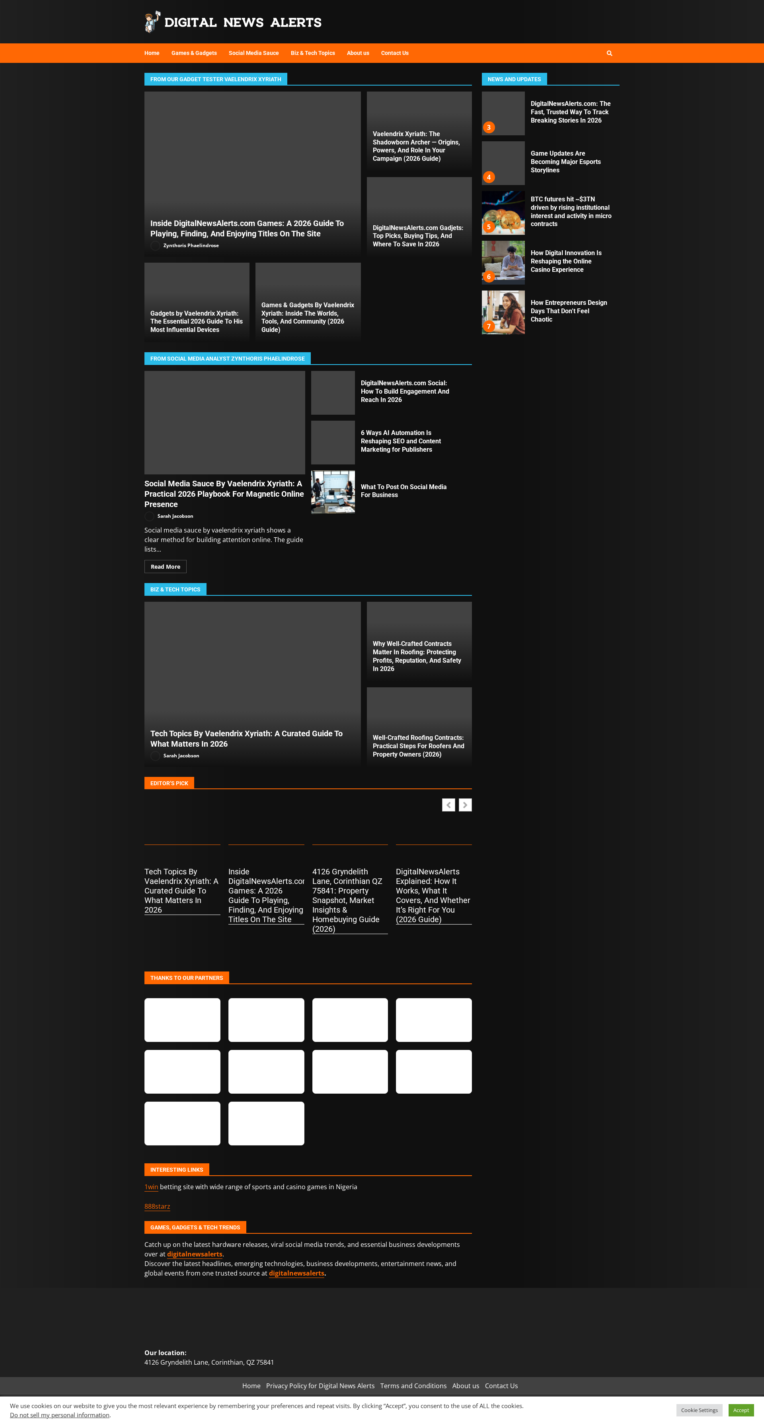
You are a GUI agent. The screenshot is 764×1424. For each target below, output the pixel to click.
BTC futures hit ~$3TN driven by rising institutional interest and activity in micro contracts (503, 213)
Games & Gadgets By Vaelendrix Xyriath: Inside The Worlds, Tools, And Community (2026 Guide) (307, 317)
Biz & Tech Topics (313, 53)
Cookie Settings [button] (699, 1410)
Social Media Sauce (254, 53)
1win (151, 1186)
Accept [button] (741, 1410)
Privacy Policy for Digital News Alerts (320, 1385)
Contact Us (395, 53)
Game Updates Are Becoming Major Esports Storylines (503, 163)
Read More (165, 566)
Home (152, 53)
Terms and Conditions (413, 1385)
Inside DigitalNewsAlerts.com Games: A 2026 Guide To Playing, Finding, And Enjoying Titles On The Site (252, 174)
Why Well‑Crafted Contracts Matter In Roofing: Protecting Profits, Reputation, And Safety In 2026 (417, 656)
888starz (157, 1206)
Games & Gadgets (194, 53)
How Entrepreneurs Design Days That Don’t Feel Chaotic (503, 312)
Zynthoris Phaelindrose (190, 245)
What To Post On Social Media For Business (333, 492)
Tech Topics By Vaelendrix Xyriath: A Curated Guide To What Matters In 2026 (252, 684)
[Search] (609, 53)
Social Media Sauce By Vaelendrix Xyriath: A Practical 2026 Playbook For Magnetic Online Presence (224, 422)
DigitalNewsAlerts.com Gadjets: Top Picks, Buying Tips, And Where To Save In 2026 (418, 236)
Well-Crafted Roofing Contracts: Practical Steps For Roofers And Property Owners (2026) (418, 746)
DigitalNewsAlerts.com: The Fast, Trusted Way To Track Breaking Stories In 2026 (503, 113)
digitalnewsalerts (296, 1273)
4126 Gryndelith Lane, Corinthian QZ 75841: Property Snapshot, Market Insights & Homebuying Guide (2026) (347, 900)
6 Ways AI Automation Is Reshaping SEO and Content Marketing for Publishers (333, 442)
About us (358, 53)
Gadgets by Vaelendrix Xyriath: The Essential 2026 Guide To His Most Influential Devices (196, 322)
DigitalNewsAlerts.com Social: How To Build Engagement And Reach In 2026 (333, 393)
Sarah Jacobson (174, 516)
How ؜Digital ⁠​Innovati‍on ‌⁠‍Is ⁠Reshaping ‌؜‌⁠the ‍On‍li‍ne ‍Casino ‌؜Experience (503, 263)
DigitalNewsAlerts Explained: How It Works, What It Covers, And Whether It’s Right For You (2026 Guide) (433, 895)
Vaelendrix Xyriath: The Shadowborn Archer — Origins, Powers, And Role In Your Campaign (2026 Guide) (416, 146)
